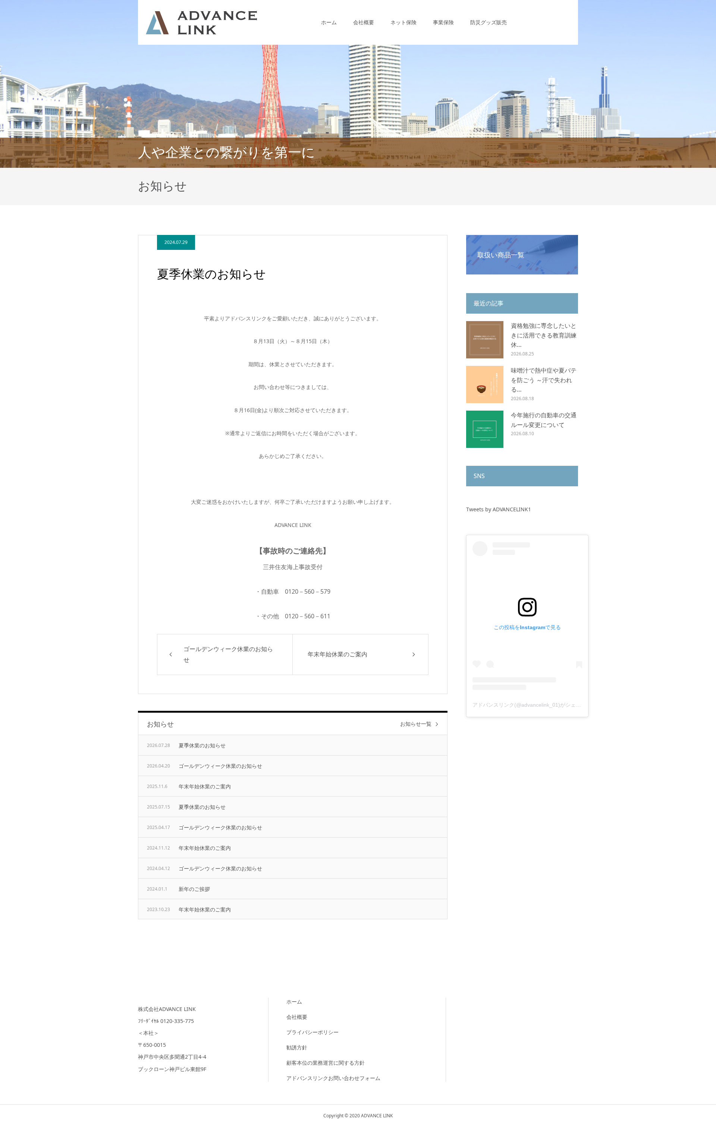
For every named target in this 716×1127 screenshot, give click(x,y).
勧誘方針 (296, 1047)
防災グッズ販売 (488, 22)
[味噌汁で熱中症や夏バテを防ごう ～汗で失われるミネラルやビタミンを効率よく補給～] (484, 384)
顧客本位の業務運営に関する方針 (325, 1062)
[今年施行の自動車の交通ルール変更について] (484, 429)
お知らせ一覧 (415, 723)
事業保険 (443, 22)
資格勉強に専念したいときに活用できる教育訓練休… (544, 335)
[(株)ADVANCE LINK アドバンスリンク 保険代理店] (201, 22)
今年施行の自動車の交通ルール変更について (544, 420)
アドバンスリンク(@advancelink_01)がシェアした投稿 (537, 705)
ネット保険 (403, 22)
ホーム (329, 22)
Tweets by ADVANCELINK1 (498, 509)
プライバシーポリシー (312, 1032)
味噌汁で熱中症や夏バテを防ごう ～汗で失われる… (544, 379)
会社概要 (363, 22)
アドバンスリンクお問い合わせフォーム (333, 1078)
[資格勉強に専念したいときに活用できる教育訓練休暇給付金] (484, 339)
